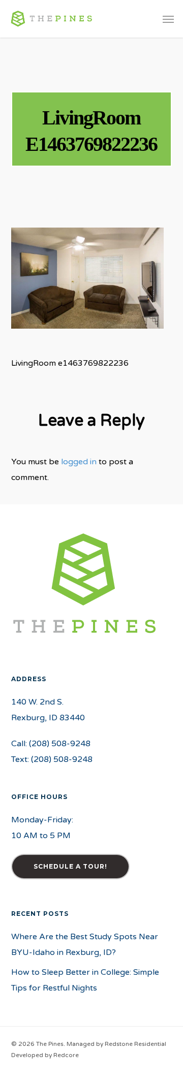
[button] (168, 19)
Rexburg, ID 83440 (48, 718)
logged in (79, 462)
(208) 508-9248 (59, 744)
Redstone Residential (135, 1043)
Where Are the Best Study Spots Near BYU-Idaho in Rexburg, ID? (84, 945)
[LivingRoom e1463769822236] (87, 334)
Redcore (66, 1055)
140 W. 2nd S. (37, 702)
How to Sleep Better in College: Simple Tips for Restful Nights (85, 980)
